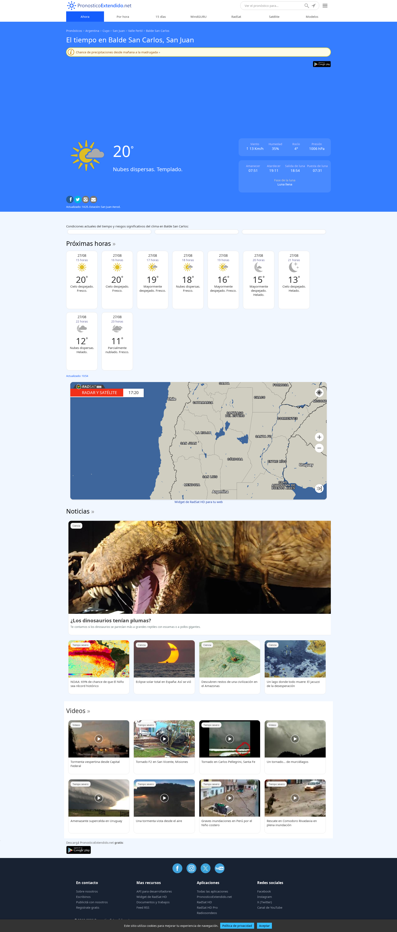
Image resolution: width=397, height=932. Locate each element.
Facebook (264, 891)
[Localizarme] (314, 6)
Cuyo (106, 31)
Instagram (264, 897)
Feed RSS (142, 907)
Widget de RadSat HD (151, 897)
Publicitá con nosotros (92, 902)
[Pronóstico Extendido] (99, 5)
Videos (75, 710)
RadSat (236, 16)
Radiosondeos (207, 913)
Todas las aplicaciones (212, 891)
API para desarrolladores (154, 891)
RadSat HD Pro (207, 907)
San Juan (119, 31)
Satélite (274, 16)
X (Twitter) (264, 902)
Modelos (312, 16)
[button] (319, 437)
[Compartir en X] (77, 199)
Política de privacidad (237, 926)
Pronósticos (74, 31)
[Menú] (325, 5)
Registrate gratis (87, 907)
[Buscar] (307, 6)
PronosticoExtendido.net (214, 897)
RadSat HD (204, 902)
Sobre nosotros (87, 891)
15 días (160, 16)
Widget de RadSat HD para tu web (199, 502)
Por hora (123, 16)
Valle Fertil (135, 31)
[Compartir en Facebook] (70, 199)
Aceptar (264, 926)
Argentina (92, 31)
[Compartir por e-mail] (93, 199)
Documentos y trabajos (153, 902)
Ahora (85, 16)
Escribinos (83, 897)
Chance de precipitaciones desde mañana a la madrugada (118, 52)
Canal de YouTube (269, 907)
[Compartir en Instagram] (85, 199)
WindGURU (198, 16)
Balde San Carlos (157, 31)
